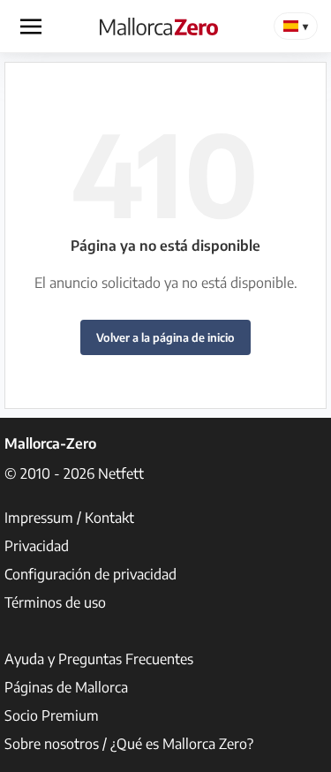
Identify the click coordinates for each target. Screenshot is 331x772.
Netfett (121, 473)
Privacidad (36, 546)
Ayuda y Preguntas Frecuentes (98, 659)
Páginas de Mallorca (66, 687)
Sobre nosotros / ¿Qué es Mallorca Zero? (128, 744)
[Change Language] (296, 26)
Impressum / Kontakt (69, 517)
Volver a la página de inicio (165, 337)
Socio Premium (51, 715)
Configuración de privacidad (90, 574)
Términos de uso (55, 602)
